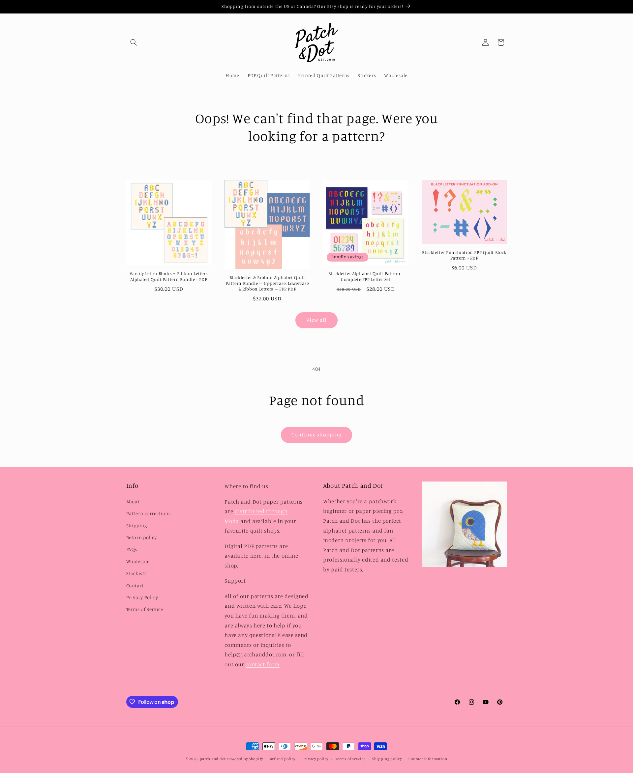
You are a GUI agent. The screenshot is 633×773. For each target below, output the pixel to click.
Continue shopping (316, 434)
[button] (133, 42)
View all (316, 320)
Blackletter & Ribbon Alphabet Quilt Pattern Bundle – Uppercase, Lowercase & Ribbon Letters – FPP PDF (267, 283)
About (133, 501)
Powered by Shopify (245, 759)
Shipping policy (387, 759)
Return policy (141, 537)
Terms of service (350, 759)
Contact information (427, 759)
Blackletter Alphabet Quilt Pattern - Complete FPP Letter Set (366, 276)
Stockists (136, 573)
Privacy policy (315, 759)
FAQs (131, 549)
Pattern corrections (148, 513)
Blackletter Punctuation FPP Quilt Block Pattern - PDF (464, 255)
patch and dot (213, 759)
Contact (135, 585)
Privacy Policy (142, 597)
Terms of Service (144, 609)
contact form (263, 664)
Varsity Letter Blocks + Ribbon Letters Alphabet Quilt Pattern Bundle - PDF (169, 276)
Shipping (136, 525)
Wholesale (138, 561)
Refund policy (283, 759)
